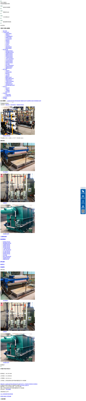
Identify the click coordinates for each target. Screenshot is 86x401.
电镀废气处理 (9, 79)
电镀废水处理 (23, 100)
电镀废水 (8, 34)
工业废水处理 (6, 32)
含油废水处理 (6, 233)
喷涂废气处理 (9, 82)
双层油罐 (9, 396)
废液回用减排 (9, 48)
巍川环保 (5, 31)
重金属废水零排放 (10, 52)
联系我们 (35, 384)
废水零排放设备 (16, 100)
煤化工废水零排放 (10, 65)
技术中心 (5, 86)
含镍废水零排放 (9, 53)
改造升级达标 (9, 46)
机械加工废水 (9, 37)
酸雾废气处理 (9, 77)
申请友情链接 (10, 394)
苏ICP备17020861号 (24, 385)
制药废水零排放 (9, 62)
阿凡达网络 (8, 389)
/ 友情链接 (4, 394)
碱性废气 (8, 76)
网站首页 (8, 104)
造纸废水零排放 (9, 66)
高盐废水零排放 (9, 56)
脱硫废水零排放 (9, 54)
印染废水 (8, 41)
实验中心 (8, 89)
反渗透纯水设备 (30, 100)
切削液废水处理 (37, 100)
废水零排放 (5, 49)
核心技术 (8, 87)
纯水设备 (8, 64)
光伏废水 (8, 42)
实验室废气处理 (9, 83)
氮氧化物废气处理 (10, 78)
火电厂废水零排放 (10, 58)
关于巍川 (5, 98)
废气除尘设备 (9, 72)
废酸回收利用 (9, 68)
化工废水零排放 (9, 60)
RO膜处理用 (8, 95)
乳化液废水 (5, 171)
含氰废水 (5, 202)
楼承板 (2, 396)
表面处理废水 (9, 33)
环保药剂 (5, 93)
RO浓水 (7, 44)
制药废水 (8, 40)
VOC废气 (8, 74)
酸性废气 (8, 73)
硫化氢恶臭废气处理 (10, 85)
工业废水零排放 (9, 57)
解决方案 (8, 91)
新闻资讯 (5, 97)
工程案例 (8, 90)
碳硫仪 (5, 396)
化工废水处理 (9, 38)
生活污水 (8, 45)
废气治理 (5, 69)
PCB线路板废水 (9, 36)
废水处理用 (8, 94)
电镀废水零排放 (9, 50)
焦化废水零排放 (9, 61)
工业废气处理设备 (10, 81)
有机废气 (8, 70)
